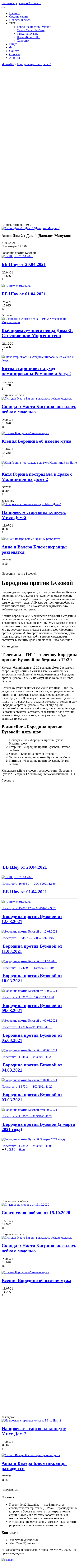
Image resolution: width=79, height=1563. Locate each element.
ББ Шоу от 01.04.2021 (24, 891)
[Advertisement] (39, 105)
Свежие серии (18, 16)
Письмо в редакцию (15, 3)
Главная (14, 13)
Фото (12, 47)
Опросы (14, 54)
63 (20, 1149)
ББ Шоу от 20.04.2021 (24, 867)
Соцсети (14, 50)
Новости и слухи (20, 20)
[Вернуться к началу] (8, 1559)
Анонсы (14, 57)
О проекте (34, 3)
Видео (13, 44)
